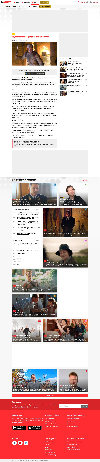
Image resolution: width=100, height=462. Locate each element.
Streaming (34, 6)
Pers (68, 424)
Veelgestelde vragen (73, 419)
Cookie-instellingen (73, 450)
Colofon (47, 447)
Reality (20, 6)
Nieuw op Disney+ (50, 421)
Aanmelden (84, 406)
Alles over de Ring (72, 426)
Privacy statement (73, 444)
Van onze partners (50, 452)
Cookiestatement (72, 447)
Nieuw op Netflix (50, 419)
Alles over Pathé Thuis (52, 424)
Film (29, 6)
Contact (47, 444)
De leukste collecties (51, 426)
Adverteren (48, 450)
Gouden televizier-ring (44, 6)
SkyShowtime (49, 442)
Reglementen (71, 421)
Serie (25, 6)
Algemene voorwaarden (74, 442)
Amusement (7, 6)
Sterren (14, 6)
